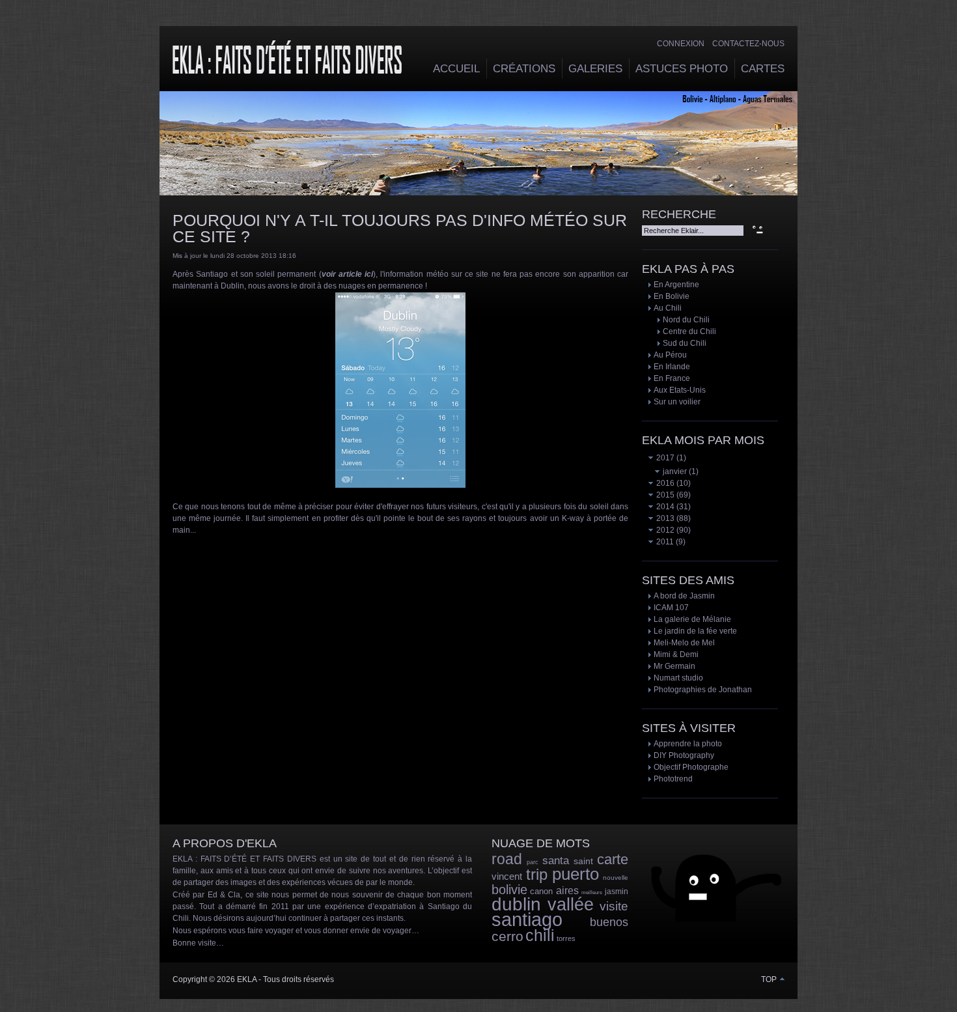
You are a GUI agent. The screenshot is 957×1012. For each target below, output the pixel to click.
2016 (664, 483)
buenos (609, 922)
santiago (527, 919)
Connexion (680, 43)
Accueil (456, 69)
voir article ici (348, 274)
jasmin (616, 891)
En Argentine (676, 284)
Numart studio (678, 677)
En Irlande (672, 366)
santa (555, 860)
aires (567, 890)
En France (672, 378)
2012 (664, 530)
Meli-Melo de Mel (684, 642)
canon (541, 891)
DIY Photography (684, 755)
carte (612, 859)
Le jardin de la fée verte (695, 631)
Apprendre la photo (688, 743)
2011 (664, 541)
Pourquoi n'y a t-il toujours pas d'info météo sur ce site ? (400, 228)
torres (566, 938)
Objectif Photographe (691, 767)
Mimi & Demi (676, 654)
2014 (664, 506)
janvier (674, 471)
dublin (516, 904)
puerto (575, 874)
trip (537, 874)
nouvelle (615, 877)
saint (583, 861)
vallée (571, 904)
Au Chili (668, 308)
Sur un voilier (677, 401)
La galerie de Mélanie (692, 619)
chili (540, 935)
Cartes (762, 69)
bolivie (509, 889)
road (507, 858)
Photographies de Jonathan (703, 689)
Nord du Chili (686, 319)
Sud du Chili (684, 343)
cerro (507, 936)
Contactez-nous (748, 43)
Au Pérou (670, 354)
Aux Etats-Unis (680, 390)
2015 (664, 494)
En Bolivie (671, 296)
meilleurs (591, 892)
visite (614, 906)
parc (532, 862)
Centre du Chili (689, 331)
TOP (770, 979)
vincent (507, 876)
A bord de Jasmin (684, 595)
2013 (664, 518)
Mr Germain (674, 666)
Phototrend (673, 778)
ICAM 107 (671, 607)
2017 (664, 457)
